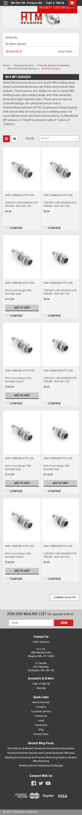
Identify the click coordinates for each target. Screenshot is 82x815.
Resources (41, 725)
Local (41, 720)
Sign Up (60, 2)
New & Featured (41, 702)
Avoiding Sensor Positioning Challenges (41, 765)
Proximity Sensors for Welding (53, 65)
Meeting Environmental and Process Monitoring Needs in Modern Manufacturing (41, 759)
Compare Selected (65, 597)
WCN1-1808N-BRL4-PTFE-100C (19, 370)
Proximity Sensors (23, 65)
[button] (41, 51)
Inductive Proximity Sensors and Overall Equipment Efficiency (41, 753)
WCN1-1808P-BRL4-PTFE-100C (19, 546)
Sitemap (41, 688)
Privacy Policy (41, 734)
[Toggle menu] (5, 5)
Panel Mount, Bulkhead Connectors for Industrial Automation (41, 748)
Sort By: (30, 138)
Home (6, 65)
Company (41, 707)
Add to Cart (22, 307)
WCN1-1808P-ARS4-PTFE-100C (58, 458)
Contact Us (41, 716)
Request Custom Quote (57, 7)
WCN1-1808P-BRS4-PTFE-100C (58, 546)
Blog (41, 729)
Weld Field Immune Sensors (22, 68)
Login (49, 2)
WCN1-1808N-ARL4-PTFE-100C (19, 283)
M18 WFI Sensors (51, 68)
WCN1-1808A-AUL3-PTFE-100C (19, 195)
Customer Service (41, 711)
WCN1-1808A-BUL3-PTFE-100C (58, 195)
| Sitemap (31, 811)
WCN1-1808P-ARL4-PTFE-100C (19, 458)
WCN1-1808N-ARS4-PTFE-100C (58, 283)
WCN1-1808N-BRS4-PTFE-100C (58, 370)
